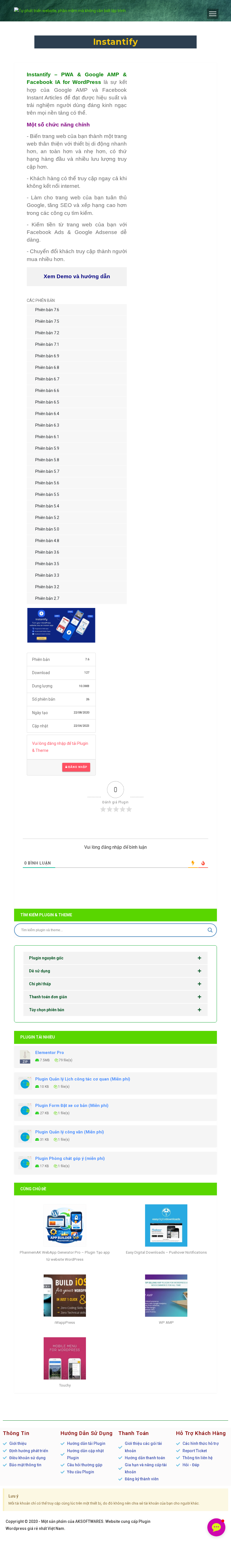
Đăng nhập (77, 767)
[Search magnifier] (210, 930)
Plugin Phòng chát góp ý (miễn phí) (70, 1158)
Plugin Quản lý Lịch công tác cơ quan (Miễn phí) (82, 1079)
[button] (216, 1527)
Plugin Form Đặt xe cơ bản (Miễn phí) (71, 1105)
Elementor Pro (49, 1052)
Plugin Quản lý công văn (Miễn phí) (69, 1132)
